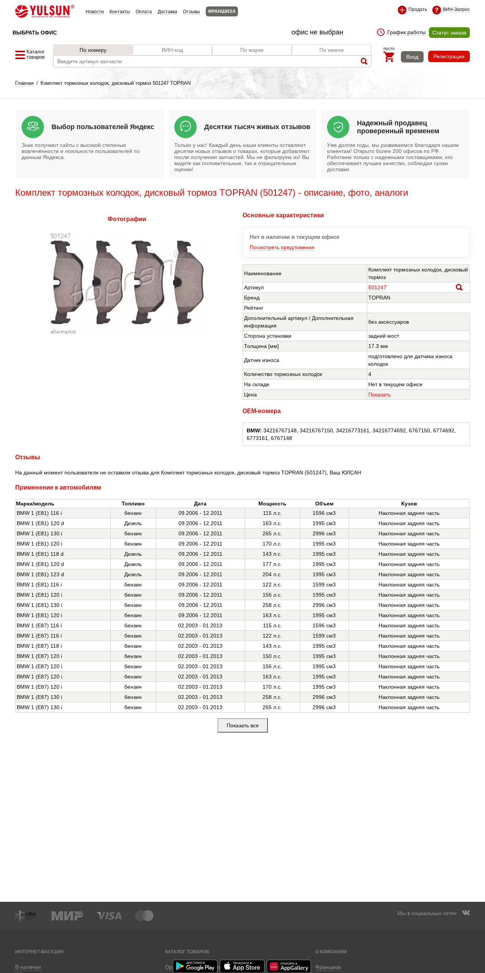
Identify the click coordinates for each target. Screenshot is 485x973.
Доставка (167, 11)
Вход (412, 57)
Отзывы (191, 11)
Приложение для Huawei (289, 966)
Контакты (120, 11)
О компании (331, 951)
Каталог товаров (187, 951)
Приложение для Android (195, 966)
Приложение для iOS (242, 966)
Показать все (243, 725)
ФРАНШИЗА (222, 11)
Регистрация (449, 56)
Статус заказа (449, 33)
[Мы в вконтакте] (466, 913)
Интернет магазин (39, 951)
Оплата (144, 11)
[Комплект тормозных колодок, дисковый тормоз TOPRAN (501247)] (127, 332)
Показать (379, 394)
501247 (377, 287)
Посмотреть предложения (282, 247)
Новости (95, 11)
